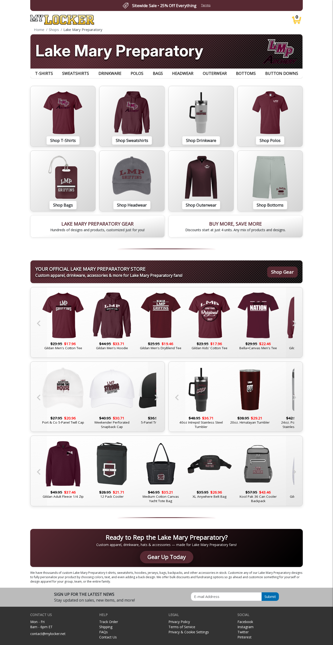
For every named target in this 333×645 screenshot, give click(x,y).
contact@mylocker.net (48, 633)
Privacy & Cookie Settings (188, 632)
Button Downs (281, 73)
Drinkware (109, 73)
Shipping (105, 627)
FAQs (103, 632)
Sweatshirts (75, 73)
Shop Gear (282, 272)
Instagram (245, 627)
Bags (158, 73)
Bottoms (246, 73)
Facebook (245, 621)
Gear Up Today (166, 557)
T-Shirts (44, 73)
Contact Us (108, 637)
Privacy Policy (179, 621)
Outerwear (215, 73)
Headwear (182, 73)
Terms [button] (206, 5)
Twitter (243, 632)
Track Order (108, 621)
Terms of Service (181, 627)
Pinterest (244, 637)
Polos (137, 73)
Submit (270, 596)
